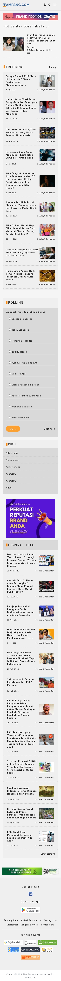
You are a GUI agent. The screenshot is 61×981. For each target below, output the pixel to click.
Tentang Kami (11, 920)
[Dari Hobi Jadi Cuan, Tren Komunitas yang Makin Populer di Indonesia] (47, 132)
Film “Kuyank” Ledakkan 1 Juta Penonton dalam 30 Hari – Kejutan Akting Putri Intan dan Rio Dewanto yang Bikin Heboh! (21, 180)
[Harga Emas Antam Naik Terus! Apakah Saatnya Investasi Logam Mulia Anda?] (47, 275)
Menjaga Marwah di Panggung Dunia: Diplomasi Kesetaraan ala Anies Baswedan (20, 610)
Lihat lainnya (48, 853)
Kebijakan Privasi (30, 924)
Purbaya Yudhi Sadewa (24, 362)
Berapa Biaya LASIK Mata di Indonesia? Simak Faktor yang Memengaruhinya (21, 80)
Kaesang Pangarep (22, 318)
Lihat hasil (49, 428)
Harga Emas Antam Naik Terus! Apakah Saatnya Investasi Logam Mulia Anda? (20, 275)
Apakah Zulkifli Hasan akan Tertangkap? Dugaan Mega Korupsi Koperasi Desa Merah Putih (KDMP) (20, 586)
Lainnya (53, 67)
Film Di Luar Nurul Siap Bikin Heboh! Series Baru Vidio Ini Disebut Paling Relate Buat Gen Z (20, 230)
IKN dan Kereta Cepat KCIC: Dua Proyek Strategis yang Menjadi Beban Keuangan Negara (21, 813)
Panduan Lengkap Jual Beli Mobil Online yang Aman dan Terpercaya (22, 252)
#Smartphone (13, 466)
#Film (9, 487)
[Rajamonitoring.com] (13, 951)
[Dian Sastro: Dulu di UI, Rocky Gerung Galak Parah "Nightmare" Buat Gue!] (13, 43)
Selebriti (31, 47)
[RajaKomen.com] (47, 943)
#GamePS (11, 480)
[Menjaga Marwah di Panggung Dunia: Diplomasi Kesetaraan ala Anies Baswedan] (46, 610)
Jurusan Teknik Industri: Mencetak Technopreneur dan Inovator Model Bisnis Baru (21, 206)
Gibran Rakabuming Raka (25, 384)
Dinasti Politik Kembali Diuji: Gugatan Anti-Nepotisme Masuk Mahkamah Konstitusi (21, 634)
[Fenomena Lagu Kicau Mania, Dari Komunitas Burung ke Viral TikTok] (47, 155)
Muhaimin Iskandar (22, 340)
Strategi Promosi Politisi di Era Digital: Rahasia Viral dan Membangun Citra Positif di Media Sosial (22, 767)
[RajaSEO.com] (47, 951)
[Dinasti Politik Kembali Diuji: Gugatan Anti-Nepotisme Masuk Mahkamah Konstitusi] (46, 633)
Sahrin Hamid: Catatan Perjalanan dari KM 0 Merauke (20, 682)
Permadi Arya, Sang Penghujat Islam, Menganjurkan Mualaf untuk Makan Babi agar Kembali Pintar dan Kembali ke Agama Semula (21, 709)
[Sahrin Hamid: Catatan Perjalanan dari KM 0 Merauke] (46, 682)
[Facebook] (30, 893)
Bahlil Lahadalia (20, 329)
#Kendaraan (12, 459)
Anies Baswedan (21, 417)
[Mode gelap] (49, 5)
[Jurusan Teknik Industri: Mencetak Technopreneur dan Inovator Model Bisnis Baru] (47, 206)
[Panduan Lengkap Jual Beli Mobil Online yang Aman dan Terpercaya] (47, 252)
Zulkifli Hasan (19, 351)
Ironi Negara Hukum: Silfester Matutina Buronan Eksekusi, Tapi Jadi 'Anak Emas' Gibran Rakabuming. (21, 658)
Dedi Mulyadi (19, 373)
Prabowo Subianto (22, 406)
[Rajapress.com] (30, 951)
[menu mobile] (55, 5)
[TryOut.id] (30, 958)
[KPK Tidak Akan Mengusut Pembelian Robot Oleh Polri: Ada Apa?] (46, 836)
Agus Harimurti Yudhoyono (26, 395)
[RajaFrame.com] (31, 943)
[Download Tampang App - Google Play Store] (30, 909)
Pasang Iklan (50, 920)
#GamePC (11, 473)
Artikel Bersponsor (31, 920)
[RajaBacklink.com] (13, 943)
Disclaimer (12, 924)
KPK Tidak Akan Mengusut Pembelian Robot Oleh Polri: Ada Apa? (19, 836)
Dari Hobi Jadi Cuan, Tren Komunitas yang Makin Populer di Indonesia (21, 132)
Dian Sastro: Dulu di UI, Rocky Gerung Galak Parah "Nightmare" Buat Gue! (41, 39)
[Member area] (45, 5)
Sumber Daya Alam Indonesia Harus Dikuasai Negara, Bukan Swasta (22, 790)
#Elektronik (12, 453)
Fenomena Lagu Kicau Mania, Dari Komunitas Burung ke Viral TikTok (19, 154)
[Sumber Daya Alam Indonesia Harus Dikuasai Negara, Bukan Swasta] (46, 790)
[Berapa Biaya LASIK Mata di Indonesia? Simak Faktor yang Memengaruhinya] (47, 80)
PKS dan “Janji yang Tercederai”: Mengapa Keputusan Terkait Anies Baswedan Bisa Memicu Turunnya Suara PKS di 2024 (22, 739)
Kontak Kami (47, 924)
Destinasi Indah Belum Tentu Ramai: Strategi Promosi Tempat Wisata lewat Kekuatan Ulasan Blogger (21, 560)
